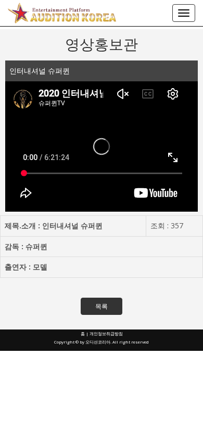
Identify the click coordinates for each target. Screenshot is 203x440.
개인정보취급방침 (106, 333)
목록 (101, 306)
